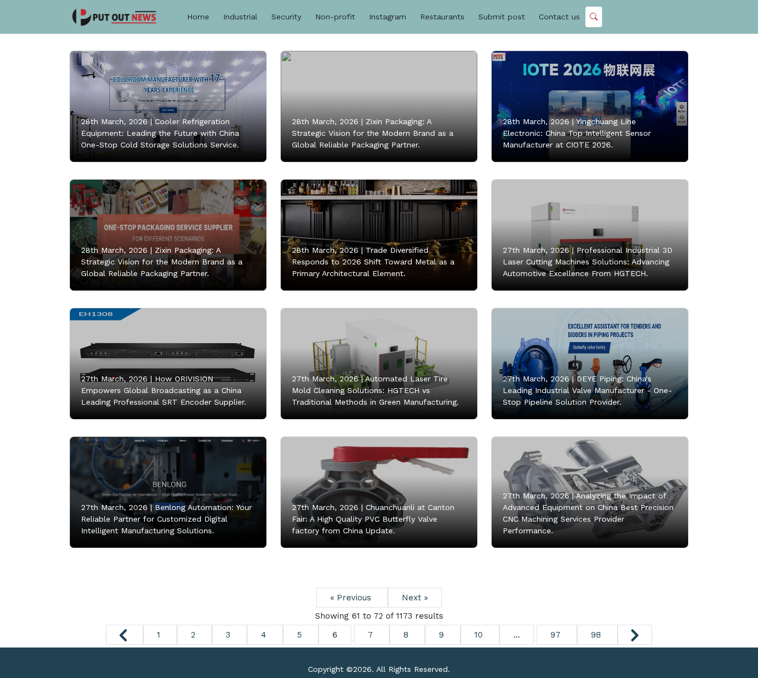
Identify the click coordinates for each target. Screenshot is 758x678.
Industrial (240, 16)
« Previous (352, 598)
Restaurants (442, 16)
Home (198, 16)
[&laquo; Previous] (124, 635)
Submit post (501, 16)
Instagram (387, 16)
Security (286, 16)
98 (597, 635)
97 (556, 635)
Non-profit (335, 16)
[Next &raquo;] (635, 635)
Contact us (559, 16)
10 (480, 635)
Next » (415, 598)
